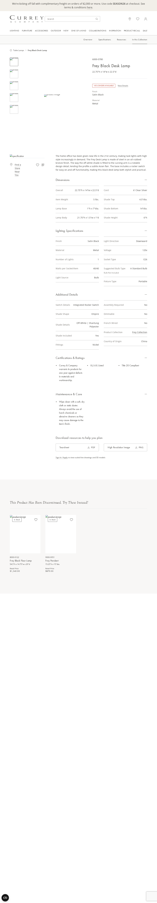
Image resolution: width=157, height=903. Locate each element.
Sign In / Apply (62, 457)
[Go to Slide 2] (14, 73)
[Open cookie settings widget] (5, 897)
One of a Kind (78, 30)
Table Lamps (18, 50)
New (65, 30)
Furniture (27, 30)
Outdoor (56, 30)
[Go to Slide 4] (14, 97)
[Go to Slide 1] (14, 62)
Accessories (41, 30)
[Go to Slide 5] (14, 109)
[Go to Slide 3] (14, 85)
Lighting (14, 30)
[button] (52, 95)
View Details (123, 85)
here (89, 7)
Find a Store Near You (18, 169)
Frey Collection (139, 332)
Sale (145, 30)
